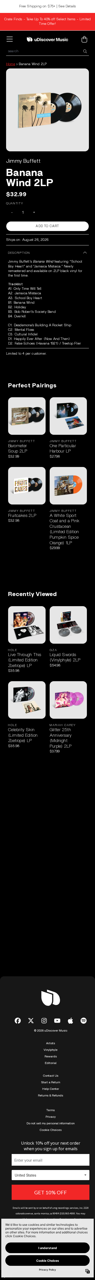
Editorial (50, 1063)
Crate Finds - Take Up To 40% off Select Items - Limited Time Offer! (47, 21)
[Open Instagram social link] (44, 1020)
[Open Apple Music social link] (70, 1020)
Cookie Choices (51, 1129)
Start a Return (50, 1082)
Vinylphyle (51, 1049)
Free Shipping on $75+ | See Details (47, 6)
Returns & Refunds (50, 1095)
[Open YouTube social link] (57, 1020)
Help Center (50, 1088)
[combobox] (47, 51)
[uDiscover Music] (47, 39)
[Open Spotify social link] (83, 1020)
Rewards (51, 1056)
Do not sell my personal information (50, 1123)
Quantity (14, 203)
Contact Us (50, 1075)
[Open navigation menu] (10, 39)
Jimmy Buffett (23, 161)
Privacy (51, 1116)
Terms (50, 1110)
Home (10, 64)
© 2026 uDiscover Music (50, 1030)
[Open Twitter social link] (30, 1020)
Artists (50, 1043)
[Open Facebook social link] (17, 1020)
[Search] (85, 51)
